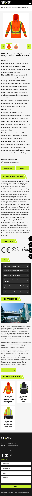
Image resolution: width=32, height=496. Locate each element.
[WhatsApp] (30, 238)
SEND (16, 486)
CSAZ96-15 (25, 7)
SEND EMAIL (8, 168)
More (4, 370)
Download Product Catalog (11, 162)
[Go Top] (30, 256)
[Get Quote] (30, 250)
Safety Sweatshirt (16, 7)
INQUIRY (22, 168)
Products (8, 7)
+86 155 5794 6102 (11, 443)
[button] (3, 46)
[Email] (30, 244)
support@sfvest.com (12, 445)
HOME (3, 7)
